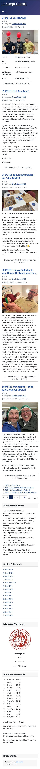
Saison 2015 (8, 599)
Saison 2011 (8, 612)
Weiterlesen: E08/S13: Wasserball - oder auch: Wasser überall (20, 477)
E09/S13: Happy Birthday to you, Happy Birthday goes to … (19, 272)
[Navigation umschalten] (3, 11)
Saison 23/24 (8, 576)
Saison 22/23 (8, 579)
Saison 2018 (8, 589)
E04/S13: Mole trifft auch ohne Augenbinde (20, 492)
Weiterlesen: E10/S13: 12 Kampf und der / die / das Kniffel (20, 261)
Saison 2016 (8, 596)
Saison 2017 (8, 593)
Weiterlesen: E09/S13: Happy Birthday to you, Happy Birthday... (20, 378)
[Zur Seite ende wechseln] (25, 497)
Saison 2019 (8, 586)
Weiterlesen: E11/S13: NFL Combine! (17, 167)
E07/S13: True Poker (12, 485)
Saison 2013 (8, 606)
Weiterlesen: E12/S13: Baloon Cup (17, 84)
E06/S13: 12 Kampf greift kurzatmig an (19, 488)
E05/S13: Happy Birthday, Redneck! (17, 490)
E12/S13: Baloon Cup (14, 17)
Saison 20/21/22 (9, 583)
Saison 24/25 (8, 573)
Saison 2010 (8, 615)
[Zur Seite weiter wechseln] (21, 497)
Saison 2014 (8, 602)
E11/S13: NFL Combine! (15, 91)
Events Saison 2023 (19, 24)
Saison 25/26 (8, 570)
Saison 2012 (8, 609)
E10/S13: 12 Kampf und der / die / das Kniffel (18, 176)
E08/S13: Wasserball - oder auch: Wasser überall (17, 388)
